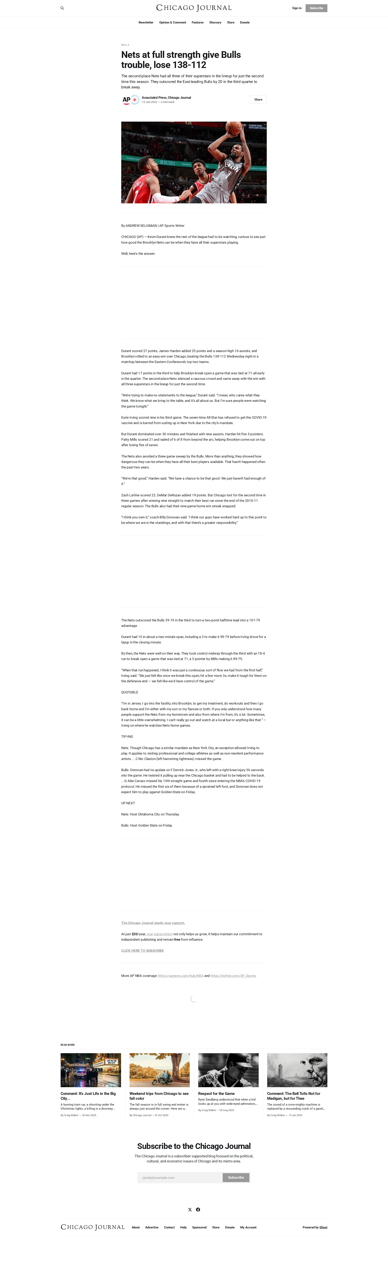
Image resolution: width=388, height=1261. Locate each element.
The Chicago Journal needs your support (152, 923)
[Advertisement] (194, 300)
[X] (190, 1210)
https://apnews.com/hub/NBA (180, 976)
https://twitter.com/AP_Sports (233, 976)
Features (198, 22)
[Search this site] (62, 8)
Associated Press (154, 98)
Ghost (323, 1227)
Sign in (297, 8)
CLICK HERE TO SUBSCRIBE (142, 951)
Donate (245, 22)
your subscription (160, 934)
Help (183, 1227)
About (136, 1227)
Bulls (125, 44)
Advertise (151, 1227)
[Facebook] (198, 1210)
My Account (248, 1227)
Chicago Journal (179, 98)
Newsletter (146, 22)
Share (258, 99)
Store (230, 22)
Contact (169, 1227)
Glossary (215, 22)
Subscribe (316, 8)
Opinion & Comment (172, 22)
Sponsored (199, 1227)
